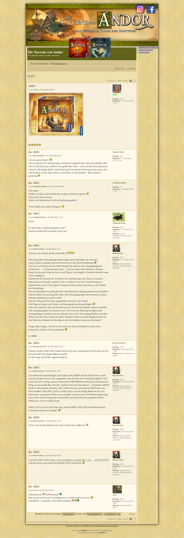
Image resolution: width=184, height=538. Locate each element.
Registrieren (119, 68)
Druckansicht (128, 62)
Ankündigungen (58, 63)
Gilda (35, 90)
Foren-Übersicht (39, 63)
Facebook (77, 526)
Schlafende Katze (39, 217)
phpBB (83, 530)
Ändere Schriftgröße (133, 62)
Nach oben (134, 147)
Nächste (132, 514)
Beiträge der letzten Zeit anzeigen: (48, 514)
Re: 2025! (34, 152)
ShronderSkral (39, 156)
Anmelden (131, 68)
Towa (35, 490)
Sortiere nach (81, 514)
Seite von (123, 81)
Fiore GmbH (94, 526)
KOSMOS (85, 526)
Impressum (104, 526)
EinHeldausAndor (40, 186)
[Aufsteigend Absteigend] (112, 514)
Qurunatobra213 (39, 346)
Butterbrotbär (38, 249)
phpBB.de (102, 533)
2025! (31, 76)
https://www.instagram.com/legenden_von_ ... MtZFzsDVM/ (79, 460)
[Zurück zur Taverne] (35, 35)
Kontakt (69, 526)
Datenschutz (113, 526)
